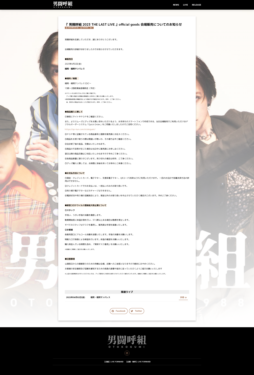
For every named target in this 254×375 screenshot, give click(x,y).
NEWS (176, 4)
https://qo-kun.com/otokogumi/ (80, 129)
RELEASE (196, 4)
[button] (119, 311)
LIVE (185, 4)
